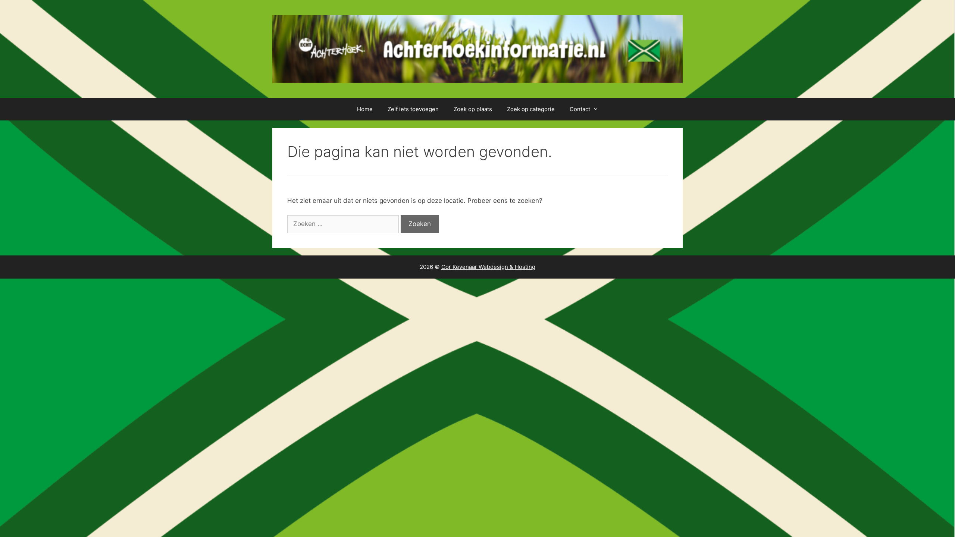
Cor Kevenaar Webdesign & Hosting (488, 266)
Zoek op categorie (531, 109)
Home (365, 109)
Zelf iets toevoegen (413, 109)
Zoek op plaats (473, 109)
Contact (580, 109)
